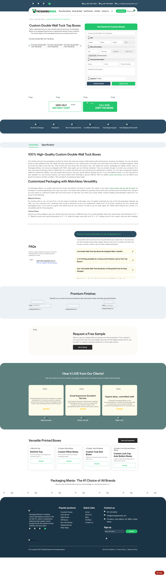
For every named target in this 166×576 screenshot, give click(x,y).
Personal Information (97, 59)
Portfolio (97, 11)
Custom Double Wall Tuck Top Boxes (58, 19)
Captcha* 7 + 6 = (95, 78)
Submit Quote (99, 83)
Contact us (105, 11)
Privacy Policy (121, 549)
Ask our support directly (44, 263)
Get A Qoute (121, 11)
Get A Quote (82, 347)
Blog (87, 517)
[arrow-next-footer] (164, 493)
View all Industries (128, 440)
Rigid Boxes (65, 517)
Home (31, 19)
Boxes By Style (77, 11)
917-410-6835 (108, 3)
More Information (96, 47)
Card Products (88, 11)
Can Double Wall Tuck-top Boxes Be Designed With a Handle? (100, 251)
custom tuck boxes (115, 175)
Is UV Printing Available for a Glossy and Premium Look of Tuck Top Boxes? (102, 260)
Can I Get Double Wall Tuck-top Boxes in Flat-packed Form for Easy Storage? (102, 270)
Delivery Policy (132, 549)
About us (88, 515)
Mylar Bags (65, 528)
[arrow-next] (136, 403)
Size (91, 38)
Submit (131, 531)
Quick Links (89, 508)
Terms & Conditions (108, 549)
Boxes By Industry (65, 11)
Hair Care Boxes (66, 522)
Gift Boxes (64, 520)
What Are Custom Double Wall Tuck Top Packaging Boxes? (99, 234)
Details (41, 461)
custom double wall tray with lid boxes (122, 188)
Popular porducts (67, 508)
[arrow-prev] (30, 403)
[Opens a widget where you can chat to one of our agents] (159, 573)
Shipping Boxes (66, 525)
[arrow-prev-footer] (2, 493)
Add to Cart (123, 83)
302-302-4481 (91, 3)
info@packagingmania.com (128, 3)
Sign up (107, 527)
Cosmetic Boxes (66, 512)
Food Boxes (65, 515)
